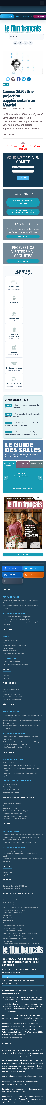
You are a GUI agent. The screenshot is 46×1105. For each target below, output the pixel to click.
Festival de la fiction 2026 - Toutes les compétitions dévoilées (21, 727)
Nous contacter (8, 902)
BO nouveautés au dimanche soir (14, 645)
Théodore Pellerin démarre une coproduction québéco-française (22, 623)
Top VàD (5, 875)
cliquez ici (23, 236)
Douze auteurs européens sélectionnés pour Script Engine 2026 (20, 738)
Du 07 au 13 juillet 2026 (11, 789)
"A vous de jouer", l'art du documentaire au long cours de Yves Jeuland (23, 716)
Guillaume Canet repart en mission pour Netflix (19, 842)
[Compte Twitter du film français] (25, 43)
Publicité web (7, 918)
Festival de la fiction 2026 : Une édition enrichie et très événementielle (22, 722)
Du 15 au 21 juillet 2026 (10, 787)
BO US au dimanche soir (11, 661)
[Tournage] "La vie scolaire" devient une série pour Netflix (23, 834)
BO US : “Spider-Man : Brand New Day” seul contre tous (21, 424)
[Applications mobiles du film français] (30, 43)
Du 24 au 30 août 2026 (11, 689)
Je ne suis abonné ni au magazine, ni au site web (23, 211)
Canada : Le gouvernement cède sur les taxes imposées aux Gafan (22, 860)
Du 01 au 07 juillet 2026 (11, 792)
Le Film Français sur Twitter (12, 928)
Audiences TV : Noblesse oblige (13, 763)
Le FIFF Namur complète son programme (17, 617)
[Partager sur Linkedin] (29, 79)
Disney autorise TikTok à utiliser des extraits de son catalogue (20, 854)
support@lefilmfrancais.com (12, 1037)
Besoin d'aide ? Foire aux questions (15, 818)
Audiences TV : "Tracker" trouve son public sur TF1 (19, 765)
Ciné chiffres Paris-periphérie (13, 653)
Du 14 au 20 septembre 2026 (13, 697)
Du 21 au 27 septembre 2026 (12, 699)
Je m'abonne (23, 554)
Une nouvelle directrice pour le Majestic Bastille (22, 415)
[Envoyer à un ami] (8, 79)
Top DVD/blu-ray (8, 872)
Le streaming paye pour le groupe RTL (16, 851)
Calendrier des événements (13, 813)
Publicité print (8, 920)
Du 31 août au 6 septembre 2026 (14, 692)
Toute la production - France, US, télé (16, 811)
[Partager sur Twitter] (23, 79)
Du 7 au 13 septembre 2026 (12, 694)
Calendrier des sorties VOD (12, 888)
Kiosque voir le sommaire (11, 806)
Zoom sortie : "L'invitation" (12, 603)
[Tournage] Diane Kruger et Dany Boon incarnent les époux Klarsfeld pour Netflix (21, 838)
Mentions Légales (9, 905)
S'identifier (7, 16)
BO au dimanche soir (10, 643)
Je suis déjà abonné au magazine (23, 202)
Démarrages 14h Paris (10, 640)
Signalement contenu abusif (13, 912)
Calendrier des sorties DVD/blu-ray (15, 886)
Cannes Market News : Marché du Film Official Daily (21, 943)
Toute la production (23, 489)
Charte (5, 923)
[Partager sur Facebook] (18, 79)
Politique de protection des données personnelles (20, 907)
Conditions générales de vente (14, 910)
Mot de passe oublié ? (23, 16)
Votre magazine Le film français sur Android (18, 938)
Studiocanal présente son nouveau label (17, 619)
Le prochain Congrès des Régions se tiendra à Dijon (21, 600)
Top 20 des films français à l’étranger (16, 664)
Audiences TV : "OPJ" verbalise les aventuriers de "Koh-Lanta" (22, 769)
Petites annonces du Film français (15, 816)
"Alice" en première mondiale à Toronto (16, 747)
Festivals (6, 675)
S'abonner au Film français (12, 803)
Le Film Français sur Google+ (13, 930)
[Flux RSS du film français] (15, 43)
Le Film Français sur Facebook (13, 925)
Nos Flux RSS (7, 941)
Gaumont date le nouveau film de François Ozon (22, 406)
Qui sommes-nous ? (10, 900)
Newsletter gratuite (10, 808)
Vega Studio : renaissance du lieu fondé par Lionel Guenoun (20, 607)
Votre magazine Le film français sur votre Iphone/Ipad (21, 936)
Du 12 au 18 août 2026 (10, 784)
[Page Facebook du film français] (20, 43)
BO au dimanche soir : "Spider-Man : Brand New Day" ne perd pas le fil (22, 433)
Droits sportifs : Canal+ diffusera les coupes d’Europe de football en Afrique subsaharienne (22, 743)
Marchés (6, 678)
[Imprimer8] (13, 79)
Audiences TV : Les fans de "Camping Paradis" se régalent (20, 774)
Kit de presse (7, 915)
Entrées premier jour (10, 650)
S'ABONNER (39, 16)
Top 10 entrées (8, 648)
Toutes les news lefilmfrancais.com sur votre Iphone (21, 933)
